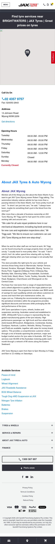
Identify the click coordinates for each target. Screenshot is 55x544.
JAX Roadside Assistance (14, 387)
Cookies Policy (27, 496)
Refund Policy (28, 500)
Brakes (5, 409)
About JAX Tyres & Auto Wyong (26, 182)
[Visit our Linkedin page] (32, 477)
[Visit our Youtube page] (27, 477)
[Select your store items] (27, 541)
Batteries (6, 404)
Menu (5, 4)
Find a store (29, 467)
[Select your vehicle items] (9, 541)
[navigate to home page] (30, 5)
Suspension (7, 413)
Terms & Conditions (27, 492)
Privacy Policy (27, 487)
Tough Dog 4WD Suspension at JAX (19, 396)
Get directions (8, 121)
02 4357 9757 (14, 99)
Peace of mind (8, 374)
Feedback (53, 57)
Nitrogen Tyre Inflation (12, 400)
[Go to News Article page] (48, 4)
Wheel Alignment (10, 383)
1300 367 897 (29, 459)
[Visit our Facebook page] (22, 477)
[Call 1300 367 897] (44, 4)
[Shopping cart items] (45, 541)
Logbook (6, 379)
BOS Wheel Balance (11, 392)
